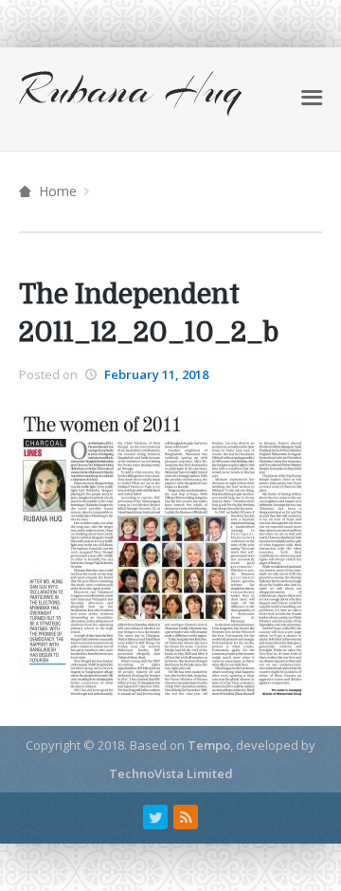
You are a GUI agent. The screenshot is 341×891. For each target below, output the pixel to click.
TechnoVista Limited (171, 773)
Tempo (209, 745)
